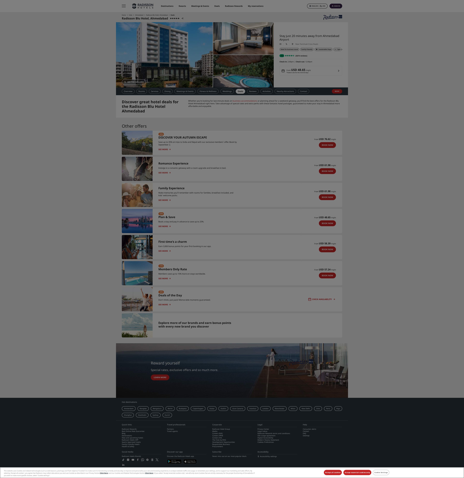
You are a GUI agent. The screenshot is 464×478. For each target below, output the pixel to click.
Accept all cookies (333, 472)
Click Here (104, 473)
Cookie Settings (381, 472)
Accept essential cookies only (357, 472)
